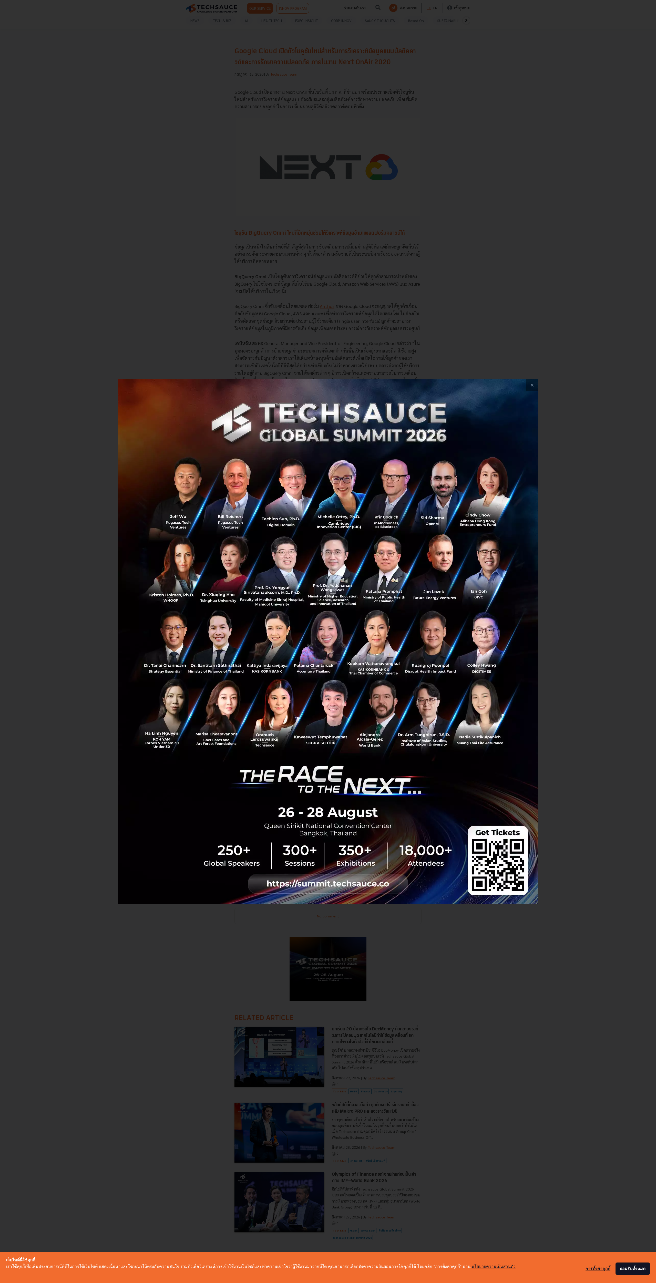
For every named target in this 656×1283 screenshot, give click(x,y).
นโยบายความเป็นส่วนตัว (493, 1266)
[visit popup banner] (328, 641)
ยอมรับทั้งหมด (632, 1268)
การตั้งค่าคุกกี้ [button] (598, 1268)
